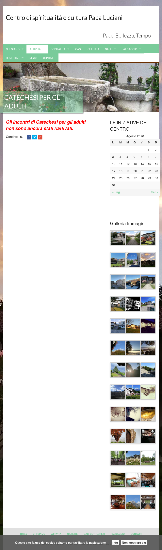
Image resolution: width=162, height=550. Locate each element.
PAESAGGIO (129, 49)
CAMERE (72, 534)
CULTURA (93, 49)
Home (23, 534)
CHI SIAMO (13, 49)
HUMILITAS (13, 58)
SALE (108, 49)
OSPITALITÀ (58, 49)
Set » (154, 192)
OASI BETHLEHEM (94, 534)
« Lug (116, 192)
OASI (78, 49)
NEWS (33, 58)
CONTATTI (49, 58)
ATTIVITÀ (35, 49)
